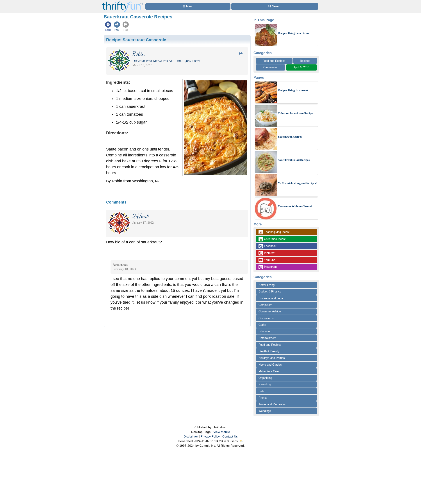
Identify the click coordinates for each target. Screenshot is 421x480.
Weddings (265, 411)
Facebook (270, 246)
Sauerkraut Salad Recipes (294, 159)
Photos (263, 397)
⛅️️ (241, 441)
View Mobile (221, 432)
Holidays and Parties (272, 358)
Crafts (262, 324)
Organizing (265, 377)
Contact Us (230, 436)
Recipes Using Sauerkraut (294, 33)
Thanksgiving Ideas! (274, 232)
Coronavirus (266, 318)
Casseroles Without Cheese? (295, 206)
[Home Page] (122, 2)
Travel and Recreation (272, 404)
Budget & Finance (270, 291)
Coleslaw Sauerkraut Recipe (295, 113)
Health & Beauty (269, 351)
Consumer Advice (270, 311)
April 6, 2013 (301, 67)
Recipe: (136, 39)
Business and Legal (271, 298)
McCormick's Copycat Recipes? (297, 183)
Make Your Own (269, 371)
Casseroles (270, 67)
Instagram (270, 266)
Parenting (265, 384)
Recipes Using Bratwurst (293, 90)
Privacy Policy (210, 436)
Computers (265, 304)
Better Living (267, 285)
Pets (261, 391)
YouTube (269, 260)
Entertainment (267, 338)
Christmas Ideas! (272, 239)
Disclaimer (191, 436)
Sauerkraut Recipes (290, 136)
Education (265, 331)
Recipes (305, 60)
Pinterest (269, 253)
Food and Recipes (273, 60)
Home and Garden (270, 364)
